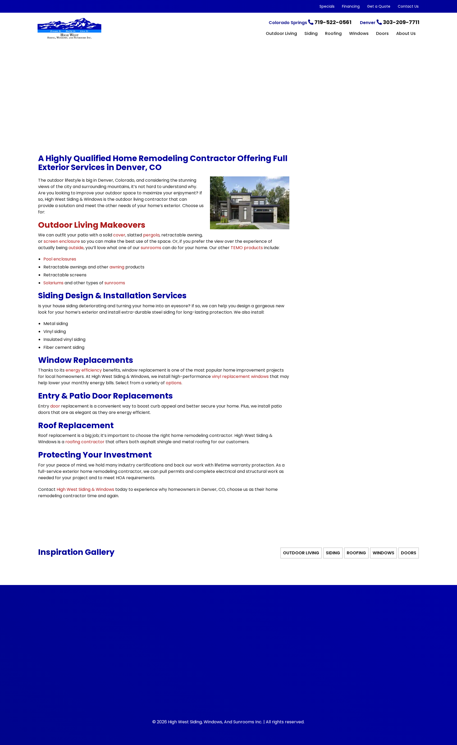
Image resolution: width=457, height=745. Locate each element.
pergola (151, 235)
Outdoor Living (281, 33)
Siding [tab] (333, 553)
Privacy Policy (302, 626)
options (173, 383)
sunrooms (151, 248)
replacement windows (245, 376)
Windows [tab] (383, 553)
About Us (406, 33)
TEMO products (247, 248)
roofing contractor (84, 442)
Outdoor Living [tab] (301, 553)
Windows (359, 33)
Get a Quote (378, 6)
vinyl (216, 376)
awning (116, 267)
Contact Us (408, 6)
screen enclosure (62, 241)
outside (76, 248)
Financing (351, 6)
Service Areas (302, 645)
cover (119, 235)
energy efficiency (84, 370)
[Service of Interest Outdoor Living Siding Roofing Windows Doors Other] (358, 259)
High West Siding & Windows (85, 489)
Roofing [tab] (356, 553)
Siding (311, 33)
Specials (327, 6)
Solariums (53, 283)
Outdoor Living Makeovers (91, 225)
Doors (382, 33)
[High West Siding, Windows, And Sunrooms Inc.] (101, 28)
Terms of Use (302, 636)
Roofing (333, 33)
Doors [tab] (408, 553)
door (55, 406)
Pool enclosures (59, 259)
